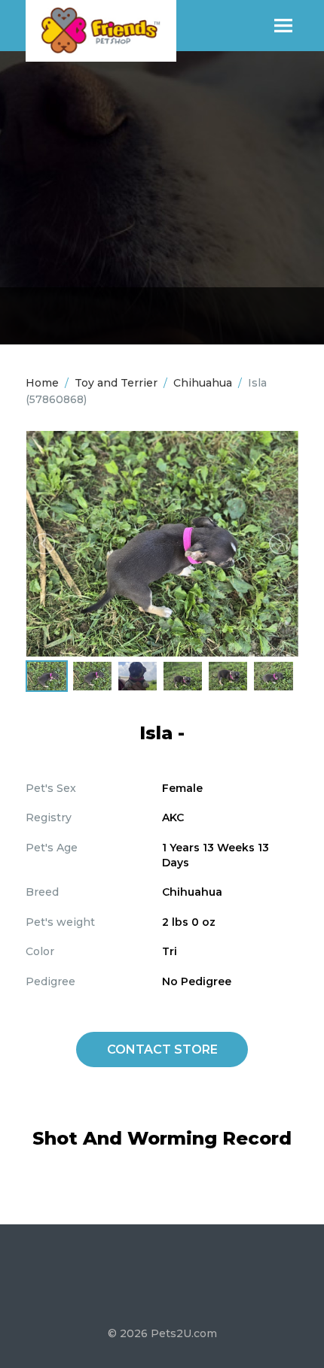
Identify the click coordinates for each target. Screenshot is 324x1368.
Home (42, 383)
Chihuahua (202, 383)
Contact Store (162, 1049)
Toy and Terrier (116, 383)
